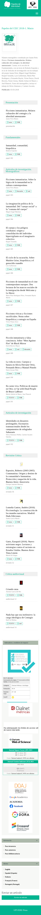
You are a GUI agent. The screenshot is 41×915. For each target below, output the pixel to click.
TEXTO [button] (11, 398)
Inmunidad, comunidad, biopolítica (17, 146)
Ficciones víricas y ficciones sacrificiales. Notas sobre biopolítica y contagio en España (21, 316)
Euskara (8, 877)
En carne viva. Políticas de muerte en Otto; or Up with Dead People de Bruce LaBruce (22, 389)
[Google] (20, 797)
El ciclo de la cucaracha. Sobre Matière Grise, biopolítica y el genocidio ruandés (20, 260)
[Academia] (20, 801)
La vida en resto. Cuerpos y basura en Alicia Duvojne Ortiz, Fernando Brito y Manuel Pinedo (21, 365)
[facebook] (20, 806)
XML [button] (18, 122)
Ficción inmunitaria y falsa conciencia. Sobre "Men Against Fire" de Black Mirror (21, 340)
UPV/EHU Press (20, 910)
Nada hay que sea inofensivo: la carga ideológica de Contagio (20, 616)
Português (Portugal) (12, 884)
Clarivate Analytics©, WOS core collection (22, 758)
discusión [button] (20, 191)
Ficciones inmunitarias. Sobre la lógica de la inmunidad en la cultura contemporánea (21, 182)
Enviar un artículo (20, 897)
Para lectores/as (10, 846)
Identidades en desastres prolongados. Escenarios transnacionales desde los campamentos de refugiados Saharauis (19, 426)
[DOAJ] (20, 788)
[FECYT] (20, 661)
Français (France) (11, 880)
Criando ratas (12, 589)
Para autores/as (10, 850)
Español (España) (11, 873)
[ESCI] (20, 741)
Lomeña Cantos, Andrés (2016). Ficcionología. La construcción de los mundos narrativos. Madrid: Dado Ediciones (21, 511)
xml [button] (29, 191)
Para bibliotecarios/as (12, 854)
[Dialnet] (20, 710)
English (7, 869)
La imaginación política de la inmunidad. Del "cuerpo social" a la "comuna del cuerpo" (21, 206)
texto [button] (10, 122)
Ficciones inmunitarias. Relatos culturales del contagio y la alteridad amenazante (20, 113)
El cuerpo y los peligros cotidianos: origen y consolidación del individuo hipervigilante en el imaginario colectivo (20, 233)
